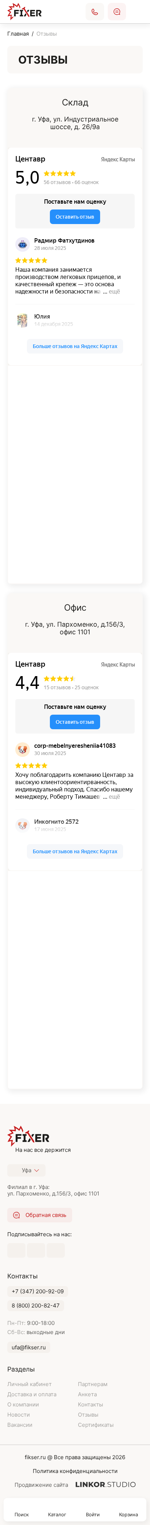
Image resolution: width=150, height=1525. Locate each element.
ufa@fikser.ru (29, 1347)
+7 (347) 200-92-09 (38, 1291)
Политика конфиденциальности (75, 1471)
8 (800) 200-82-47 (36, 1305)
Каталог (57, 1514)
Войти (93, 1514)
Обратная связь (117, 11)
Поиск (22, 1514)
